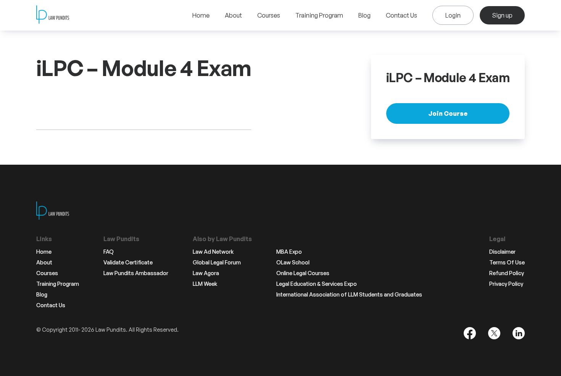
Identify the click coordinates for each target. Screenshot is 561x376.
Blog (364, 15)
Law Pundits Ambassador (135, 273)
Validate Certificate (128, 262)
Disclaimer (502, 251)
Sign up (502, 15)
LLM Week (205, 284)
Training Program (319, 15)
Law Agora (206, 273)
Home (201, 15)
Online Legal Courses (302, 273)
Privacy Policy (506, 284)
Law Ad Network (213, 251)
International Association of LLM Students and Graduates (349, 294)
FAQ (108, 251)
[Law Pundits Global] (52, 15)
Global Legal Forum (217, 262)
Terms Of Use (507, 262)
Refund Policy (506, 273)
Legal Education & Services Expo (316, 284)
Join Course (448, 113)
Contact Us (401, 15)
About (233, 15)
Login (453, 15)
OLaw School (293, 262)
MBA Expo (289, 251)
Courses (268, 15)
